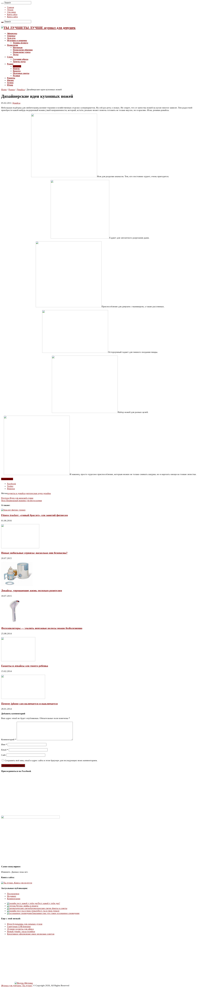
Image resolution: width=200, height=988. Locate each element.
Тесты (15, 54)
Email (4, 750)
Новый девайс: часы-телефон (21, 931)
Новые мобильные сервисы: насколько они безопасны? (34, 552)
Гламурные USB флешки (19, 926)
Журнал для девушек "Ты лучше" (17, 985)
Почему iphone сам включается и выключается (29, 703)
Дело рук (11, 38)
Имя (4, 744)
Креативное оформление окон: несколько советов (30, 934)
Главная (10, 7)
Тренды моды (19, 62)
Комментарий (8, 739)
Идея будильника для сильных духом (24, 924)
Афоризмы (12, 33)
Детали (10, 10)
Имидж (16, 69)
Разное (10, 64)
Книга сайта (12, 17)
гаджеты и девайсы (16, 493)
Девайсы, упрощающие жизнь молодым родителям (31, 590)
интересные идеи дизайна (38, 493)
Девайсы (17, 66)
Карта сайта (12, 14)
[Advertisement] (89, 958)
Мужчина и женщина (17, 40)
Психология (12, 45)
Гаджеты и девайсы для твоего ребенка (24, 665)
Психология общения (23, 50)
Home (4, 89)
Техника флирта (20, 43)
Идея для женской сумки (17, 498)
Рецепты (11, 78)
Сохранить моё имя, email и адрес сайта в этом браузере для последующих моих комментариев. (51, 760)
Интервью (18, 47)
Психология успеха (21, 52)
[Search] (2, 3)
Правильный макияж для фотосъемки (21, 500)
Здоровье (11, 36)
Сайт (3, 755)
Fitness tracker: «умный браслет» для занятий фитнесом (34, 515)
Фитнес (10, 80)
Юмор (10, 85)
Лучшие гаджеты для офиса (20, 929)
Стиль (10, 57)
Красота (16, 71)
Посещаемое (13, 893)
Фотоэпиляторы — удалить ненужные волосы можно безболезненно (41, 628)
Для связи (11, 12)
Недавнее (11, 896)
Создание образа (20, 59)
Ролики (16, 76)
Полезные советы (21, 73)
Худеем (10, 83)
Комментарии (13, 898)
